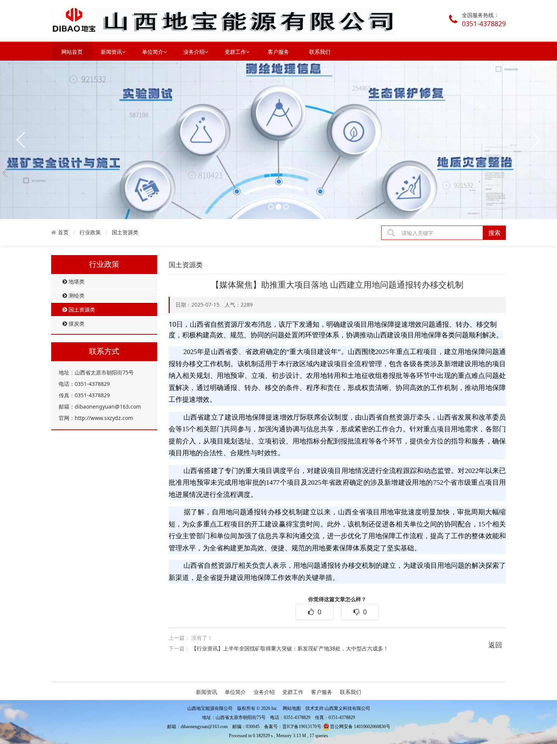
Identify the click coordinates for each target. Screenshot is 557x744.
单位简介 (152, 51)
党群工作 (235, 51)
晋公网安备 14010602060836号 (360, 726)
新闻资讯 (111, 51)
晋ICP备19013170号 (301, 726)
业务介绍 (194, 51)
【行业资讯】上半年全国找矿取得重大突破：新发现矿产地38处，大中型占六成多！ (289, 648)
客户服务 (278, 51)
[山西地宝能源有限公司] (222, 20)
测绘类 (75, 295)
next (536, 140)
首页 (63, 232)
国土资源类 (125, 232)
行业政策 (90, 232)
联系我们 (319, 51)
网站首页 (72, 51)
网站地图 (292, 708)
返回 (495, 644)
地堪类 (75, 281)
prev (21, 140)
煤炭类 (75, 323)
